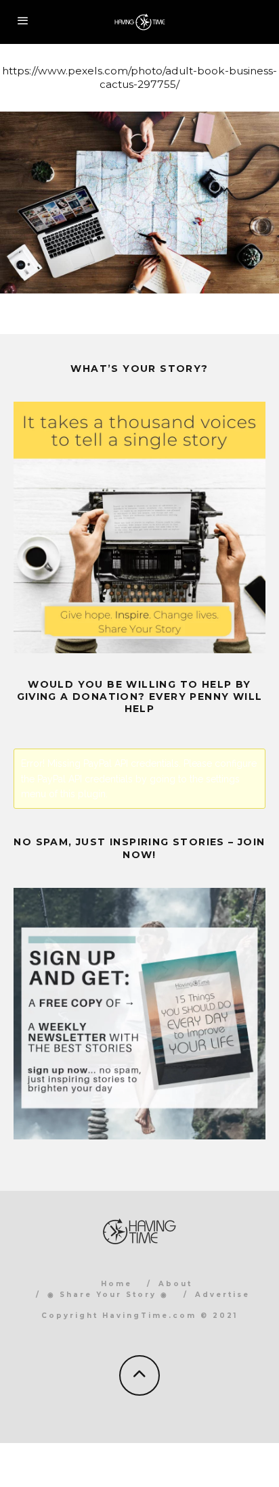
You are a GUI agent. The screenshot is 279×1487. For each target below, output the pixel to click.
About (175, 1283)
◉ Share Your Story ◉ (108, 1294)
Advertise (222, 1294)
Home (116, 1283)
